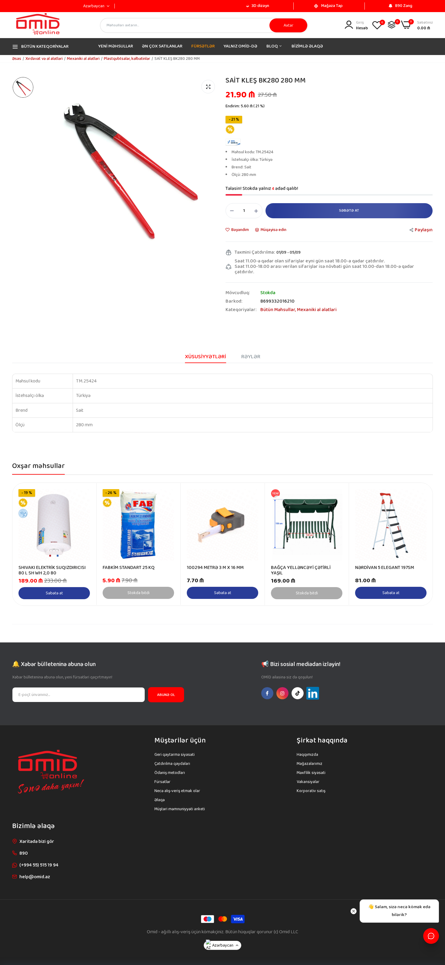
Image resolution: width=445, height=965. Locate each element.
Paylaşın (424, 230)
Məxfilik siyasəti (311, 772)
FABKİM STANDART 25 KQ (129, 567)
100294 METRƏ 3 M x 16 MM (215, 567)
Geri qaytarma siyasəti (174, 754)
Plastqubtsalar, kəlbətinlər (127, 58)
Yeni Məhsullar (115, 46)
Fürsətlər (203, 46)
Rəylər (250, 357)
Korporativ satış (311, 791)
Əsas (16, 58)
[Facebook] (267, 693)
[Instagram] (282, 693)
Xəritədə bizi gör (36, 841)
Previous (27, 544)
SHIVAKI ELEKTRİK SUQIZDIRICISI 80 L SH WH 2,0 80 (52, 570)
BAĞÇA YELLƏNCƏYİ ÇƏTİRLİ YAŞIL (301, 570)
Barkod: (234, 301)
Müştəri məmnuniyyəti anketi (179, 809)
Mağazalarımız (309, 763)
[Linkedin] (313, 693)
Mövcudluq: (238, 293)
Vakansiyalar (308, 781)
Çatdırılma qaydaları (172, 763)
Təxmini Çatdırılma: (255, 252)
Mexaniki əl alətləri (83, 58)
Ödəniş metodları (169, 772)
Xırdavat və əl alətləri (44, 58)
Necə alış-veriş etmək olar (177, 791)
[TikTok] (298, 693)
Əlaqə (159, 800)
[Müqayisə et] (391, 25)
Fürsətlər (162, 781)
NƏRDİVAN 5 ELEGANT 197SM (384, 567)
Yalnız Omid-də (240, 46)
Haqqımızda (307, 754)
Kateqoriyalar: (241, 310)
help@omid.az (34, 877)
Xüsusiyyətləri (205, 357)
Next (417, 544)
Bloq (272, 46)
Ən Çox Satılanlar (162, 46)
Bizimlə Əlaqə (307, 46)
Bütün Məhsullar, (278, 310)
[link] (84, 494)
